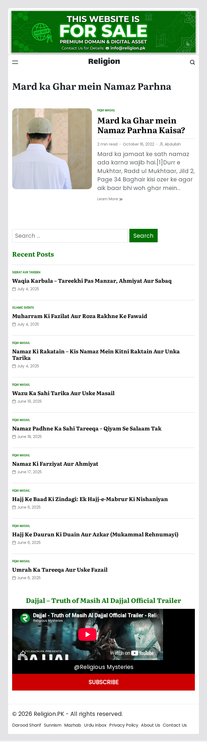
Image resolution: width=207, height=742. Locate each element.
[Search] (192, 62)
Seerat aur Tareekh (26, 272)
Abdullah (173, 144)
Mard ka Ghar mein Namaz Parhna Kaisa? (141, 125)
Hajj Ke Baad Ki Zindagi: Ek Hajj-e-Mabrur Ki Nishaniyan (90, 499)
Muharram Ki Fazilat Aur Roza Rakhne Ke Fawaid (79, 316)
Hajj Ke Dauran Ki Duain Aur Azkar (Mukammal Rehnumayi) (95, 534)
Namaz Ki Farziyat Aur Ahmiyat (55, 463)
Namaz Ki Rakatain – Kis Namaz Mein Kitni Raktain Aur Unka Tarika (96, 354)
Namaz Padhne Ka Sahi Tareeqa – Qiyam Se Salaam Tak (86, 428)
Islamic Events (23, 308)
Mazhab (72, 725)
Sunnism (52, 725)
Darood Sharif (26, 725)
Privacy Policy (123, 725)
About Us (150, 725)
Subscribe (104, 682)
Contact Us (175, 725)
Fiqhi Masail (106, 110)
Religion (104, 62)
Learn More (110, 199)
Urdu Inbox (95, 725)
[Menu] (15, 62)
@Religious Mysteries (103, 667)
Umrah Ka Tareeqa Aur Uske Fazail (60, 569)
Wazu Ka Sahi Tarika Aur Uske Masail (63, 393)
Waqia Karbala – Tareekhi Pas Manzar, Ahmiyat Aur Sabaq (92, 280)
